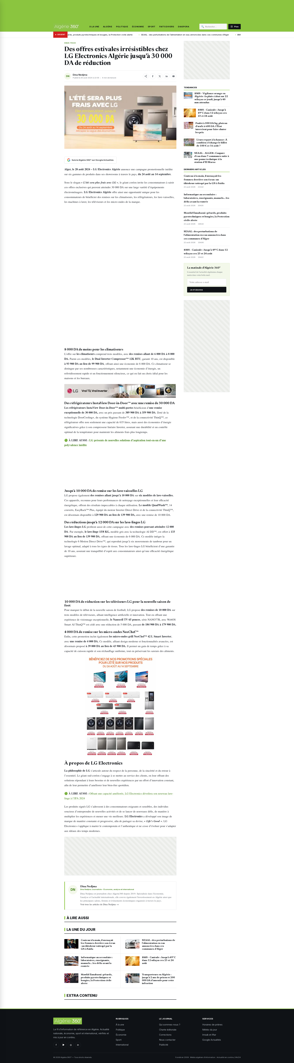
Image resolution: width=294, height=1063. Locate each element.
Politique (122, 26)
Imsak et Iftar (209, 1034)
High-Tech (70, 43)
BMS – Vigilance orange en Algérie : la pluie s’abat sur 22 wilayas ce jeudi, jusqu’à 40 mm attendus (211, 98)
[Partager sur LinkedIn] (167, 76)
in (78, 1044)
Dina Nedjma (80, 74)
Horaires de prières (212, 1024)
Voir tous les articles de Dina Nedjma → (99, 904)
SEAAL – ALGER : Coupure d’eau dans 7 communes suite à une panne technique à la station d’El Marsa (211, 157)
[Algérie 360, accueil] (66, 26)
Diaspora (183, 26)
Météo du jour (209, 1029)
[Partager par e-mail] (173, 76)
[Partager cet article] (146, 76)
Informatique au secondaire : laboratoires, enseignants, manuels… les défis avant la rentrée (206, 198)
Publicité (163, 1044)
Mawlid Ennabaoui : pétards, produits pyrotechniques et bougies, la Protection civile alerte (206, 217)
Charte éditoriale (167, 1029)
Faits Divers (166, 26)
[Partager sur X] (160, 76)
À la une (94, 26)
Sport (151, 26)
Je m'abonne (196, 289)
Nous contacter (167, 1039)
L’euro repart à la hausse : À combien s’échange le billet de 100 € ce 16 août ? (211, 143)
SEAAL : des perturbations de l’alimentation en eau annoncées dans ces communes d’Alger (156, 34)
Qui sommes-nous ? (169, 1024)
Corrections (165, 1034)
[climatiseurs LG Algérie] (120, 391)
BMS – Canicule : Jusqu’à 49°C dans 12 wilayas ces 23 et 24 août (240, 34)
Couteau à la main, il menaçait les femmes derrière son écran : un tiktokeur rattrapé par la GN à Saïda (204, 180)
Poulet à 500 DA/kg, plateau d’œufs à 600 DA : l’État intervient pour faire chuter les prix (211, 128)
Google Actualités (211, 1039)
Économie (138, 26)
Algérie (107, 26)
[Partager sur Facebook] (153, 76)
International (122, 1044)
